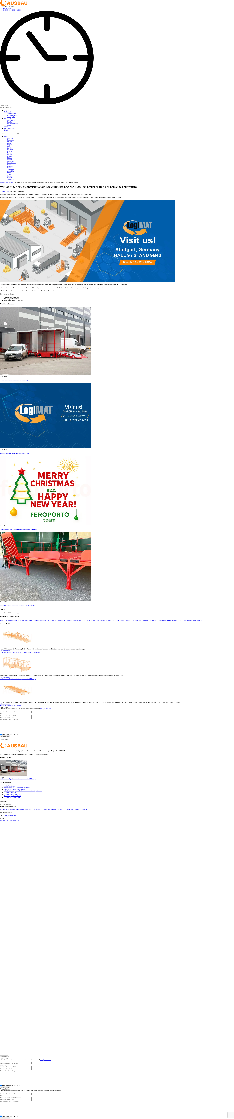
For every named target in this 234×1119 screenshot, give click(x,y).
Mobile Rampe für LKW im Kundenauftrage (17, 787)
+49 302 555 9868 (5, 8)
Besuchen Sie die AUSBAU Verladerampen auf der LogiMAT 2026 (14, 453)
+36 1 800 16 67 (49, 809)
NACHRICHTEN (9, 128)
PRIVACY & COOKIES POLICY (10, 820)
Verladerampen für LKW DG (12, 796)
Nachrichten (9, 182)
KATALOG (7, 112)
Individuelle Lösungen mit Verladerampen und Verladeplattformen (23, 791)
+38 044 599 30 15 (71, 809)
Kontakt (6, 130)
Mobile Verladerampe (10, 786)
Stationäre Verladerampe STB (12, 794)
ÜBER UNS (7, 118)
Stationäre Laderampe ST (11, 792)
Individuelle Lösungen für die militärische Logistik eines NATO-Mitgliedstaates (17, 605)
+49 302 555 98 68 (5, 809)
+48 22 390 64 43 (5, 10)
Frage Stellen (4, 1056)
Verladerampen (11, 113)
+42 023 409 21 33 (27, 809)
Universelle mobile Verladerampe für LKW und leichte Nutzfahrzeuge (20, 652)
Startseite (6, 110)
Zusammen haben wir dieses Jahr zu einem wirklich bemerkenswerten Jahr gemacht (18, 529)
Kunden (9, 122)
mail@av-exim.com (45, 708)
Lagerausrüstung (12, 115)
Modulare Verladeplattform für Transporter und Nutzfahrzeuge (14, 380)
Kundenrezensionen (13, 123)
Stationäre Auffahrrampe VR (12, 797)
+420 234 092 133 (16, 10)
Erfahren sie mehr (5, 650)
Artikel (9, 125)
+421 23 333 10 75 (59, 809)
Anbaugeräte (11, 117)
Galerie (6, 127)
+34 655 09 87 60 (82, 809)
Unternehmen (11, 120)
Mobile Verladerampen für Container (10, 705)
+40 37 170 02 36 (39, 809)
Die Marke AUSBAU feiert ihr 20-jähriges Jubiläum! (186, 620)
